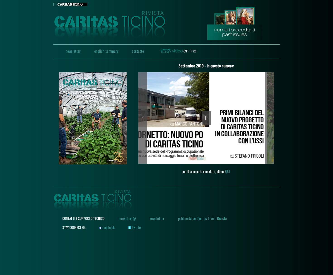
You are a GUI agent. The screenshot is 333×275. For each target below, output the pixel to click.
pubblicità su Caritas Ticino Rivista (202, 218)
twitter (136, 227)
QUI (227, 171)
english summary (106, 51)
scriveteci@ (127, 218)
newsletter (73, 51)
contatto (138, 51)
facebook (108, 227)
